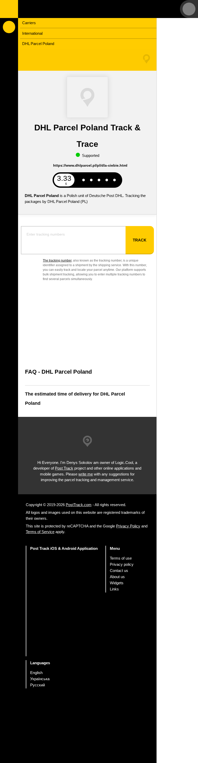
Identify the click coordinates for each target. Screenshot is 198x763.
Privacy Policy (128, 526)
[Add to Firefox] (64, 626)
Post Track (64, 468)
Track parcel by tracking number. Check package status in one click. (50, 9)
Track (139, 240)
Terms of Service (40, 531)
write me (85, 474)
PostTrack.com (79, 504)
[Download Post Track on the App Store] (64, 565)
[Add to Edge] (64, 646)
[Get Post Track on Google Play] (64, 585)
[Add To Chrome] (64, 606)
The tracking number (57, 260)
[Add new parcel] (9, 27)
